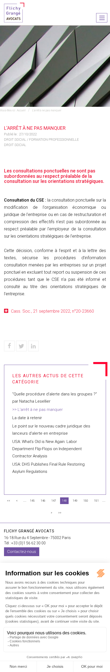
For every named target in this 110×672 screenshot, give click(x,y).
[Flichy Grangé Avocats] (14, 12)
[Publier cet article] (21, 346)
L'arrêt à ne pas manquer (46, 110)
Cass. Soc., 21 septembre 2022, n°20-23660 (52, 311)
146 (43, 500)
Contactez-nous (21, 551)
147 (53, 500)
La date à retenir (27, 417)
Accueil (21, 110)
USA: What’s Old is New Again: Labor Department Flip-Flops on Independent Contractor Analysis (47, 448)
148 (64, 500)
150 (85, 500)
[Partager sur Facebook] (9, 346)
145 (32, 500)
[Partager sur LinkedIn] (33, 346)
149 (75, 500)
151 (96, 500)
